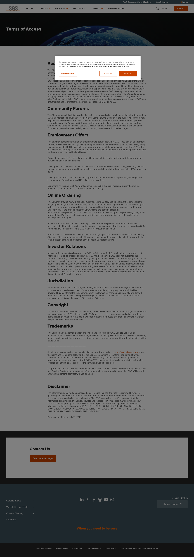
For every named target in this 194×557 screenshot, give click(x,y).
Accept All (128, 74)
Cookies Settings (68, 74)
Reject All (108, 74)
